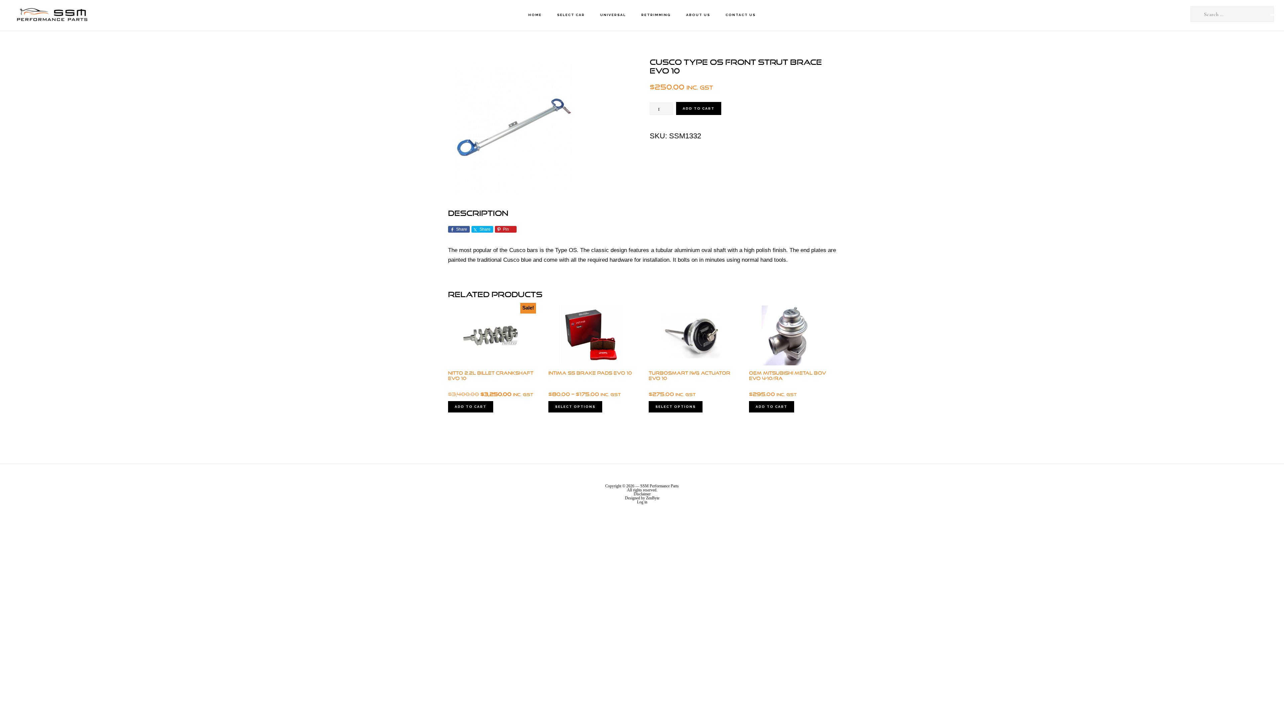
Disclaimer (642, 494)
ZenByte (652, 498)
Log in (642, 502)
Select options (575, 406)
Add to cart (699, 108)
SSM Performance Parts (52, 15)
